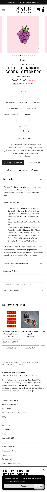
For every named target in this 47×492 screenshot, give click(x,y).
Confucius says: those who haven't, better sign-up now (21, 363)
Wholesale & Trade (10, 447)
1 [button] (12, 55)
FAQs (4, 417)
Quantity (23, 126)
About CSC (6, 426)
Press (4, 434)
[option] (23, 2)
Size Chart (6, 409)
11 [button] (33, 55)
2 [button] (14, 55)
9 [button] (29, 55)
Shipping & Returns (10, 400)
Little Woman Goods (23, 64)
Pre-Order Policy (9, 404)
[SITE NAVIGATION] (3, 10)
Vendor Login (7, 455)
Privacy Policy (7, 459)
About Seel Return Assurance (14, 413)
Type (23, 92)
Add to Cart (11, 348)
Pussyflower (32, 108)
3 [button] (16, 55)
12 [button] (35, 55)
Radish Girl (23, 102)
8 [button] (27, 55)
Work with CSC (8, 438)
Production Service (10, 451)
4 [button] (18, 55)
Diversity (26, 114)
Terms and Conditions (11, 463)
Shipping (15, 83)
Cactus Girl (36, 102)
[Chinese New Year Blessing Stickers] (11, 319)
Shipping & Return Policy (17, 285)
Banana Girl (23, 120)
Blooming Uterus (11, 114)
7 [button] (25, 55)
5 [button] (20, 55)
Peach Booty (15, 96)
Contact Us (6, 430)
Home (22, 60)
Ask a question (12, 290)
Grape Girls (9, 102)
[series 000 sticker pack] (30, 319)
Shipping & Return (11, 271)
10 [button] (31, 55)
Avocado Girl (30, 96)
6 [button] (23, 55)
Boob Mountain (15, 108)
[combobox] (11, 341)
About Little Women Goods (15, 263)
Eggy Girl (38, 114)
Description (8, 179)
